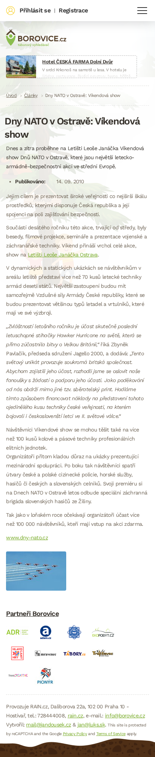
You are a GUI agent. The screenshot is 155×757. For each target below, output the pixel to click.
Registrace (73, 10)
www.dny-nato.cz (27, 537)
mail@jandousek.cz (48, 725)
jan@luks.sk (91, 725)
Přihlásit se (35, 10)
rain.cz (75, 715)
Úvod (11, 95)
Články (31, 95)
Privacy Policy (75, 733)
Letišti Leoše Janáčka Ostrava (63, 255)
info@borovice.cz (125, 715)
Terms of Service (111, 733)
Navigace (142, 10)
